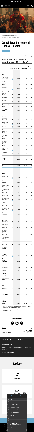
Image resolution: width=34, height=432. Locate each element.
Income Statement (7, 344)
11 (12, 126)
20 (12, 205)
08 (12, 106)
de (28, 6)
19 (12, 186)
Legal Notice (6, 426)
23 (12, 240)
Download (28, 56)
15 (12, 154)
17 (12, 192)
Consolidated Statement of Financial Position (11, 37)
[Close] (24, 393)
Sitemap (5, 428)
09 (12, 119)
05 (12, 88)
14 (12, 145)
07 (12, 97)
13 (12, 138)
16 (12, 177)
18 (12, 199)
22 (12, 234)
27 (12, 288)
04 (12, 78)
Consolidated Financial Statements (10, 35)
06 (12, 94)
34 (12, 101)
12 (12, 132)
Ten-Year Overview (7, 352)
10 (12, 123)
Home (3, 35)
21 (12, 209)
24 (12, 255)
